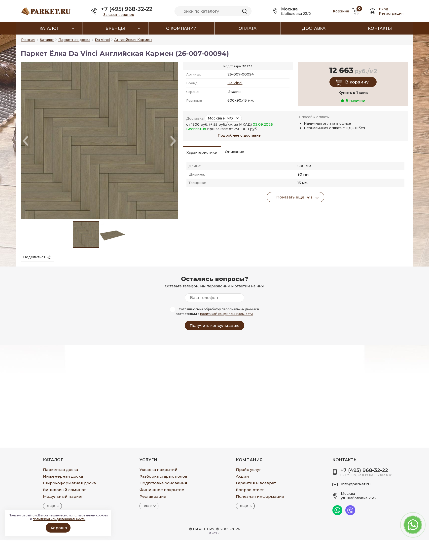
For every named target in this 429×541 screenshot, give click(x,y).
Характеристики (201, 152)
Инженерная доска (63, 476)
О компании (181, 28)
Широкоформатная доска (69, 483)
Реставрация (153, 496)
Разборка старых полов (163, 476)
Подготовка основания (163, 483)
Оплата (247, 28)
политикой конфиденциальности (226, 314)
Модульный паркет (63, 496)
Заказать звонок (119, 14)
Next (173, 141)
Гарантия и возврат (256, 483)
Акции (242, 476)
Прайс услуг (248, 469)
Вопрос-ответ (250, 489)
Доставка (313, 28)
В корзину (357, 81)
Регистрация (391, 13)
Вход (383, 9)
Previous (25, 141)
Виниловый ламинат (64, 489)
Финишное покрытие (162, 489)
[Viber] (350, 514)
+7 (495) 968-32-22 (126, 9)
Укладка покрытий (159, 469)
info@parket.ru (356, 484)
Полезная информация (260, 496)
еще (51, 505)
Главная (28, 40)
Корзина (341, 11)
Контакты (380, 28)
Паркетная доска (60, 469)
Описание (234, 152)
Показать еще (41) (294, 197)
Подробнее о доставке (239, 135)
